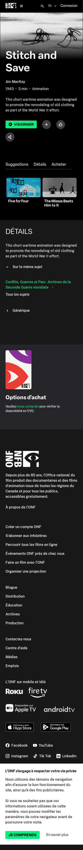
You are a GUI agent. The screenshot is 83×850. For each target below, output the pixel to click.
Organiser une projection (26, 571)
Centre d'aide (16, 648)
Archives (13, 614)
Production (14, 623)
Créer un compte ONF (23, 527)
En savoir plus (57, 835)
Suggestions (17, 164)
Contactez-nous (18, 639)
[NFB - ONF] (10, 6)
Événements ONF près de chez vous (35, 553)
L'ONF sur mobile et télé (26, 682)
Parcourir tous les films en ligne (31, 545)
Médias (11, 657)
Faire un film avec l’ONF (25, 562)
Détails (40, 164)
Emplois (12, 666)
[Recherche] (42, 6)
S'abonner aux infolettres (26, 536)
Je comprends (22, 835)
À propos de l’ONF (21, 507)
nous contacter (28, 406)
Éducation (14, 605)
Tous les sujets (17, 294)
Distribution (15, 596)
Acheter (59, 164)
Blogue (11, 587)
